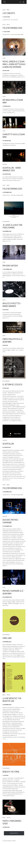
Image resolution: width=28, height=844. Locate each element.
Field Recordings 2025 (12, 188)
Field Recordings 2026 (12, 28)
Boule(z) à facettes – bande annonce (12, 304)
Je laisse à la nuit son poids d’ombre (12, 226)
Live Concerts (9, 13)
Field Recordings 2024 (12, 488)
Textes (8, 694)
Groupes (5, 164)
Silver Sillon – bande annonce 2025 (12, 169)
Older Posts (14, 833)
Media (8, 9)
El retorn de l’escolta (12, 384)
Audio (4, 9)
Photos (8, 817)
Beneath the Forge (11, 771)
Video (4, 58)
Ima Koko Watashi (10, 265)
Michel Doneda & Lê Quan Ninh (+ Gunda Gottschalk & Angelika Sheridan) (14, 64)
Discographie (6, 221)
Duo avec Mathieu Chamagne (10, 521)
